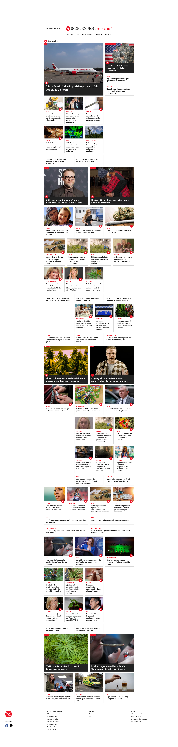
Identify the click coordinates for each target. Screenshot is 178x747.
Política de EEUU (110, 44)
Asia (45, 44)
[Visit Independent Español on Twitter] (11, 725)
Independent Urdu (52, 724)
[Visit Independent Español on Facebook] (6, 725)
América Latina (90, 140)
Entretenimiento (87, 34)
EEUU (67, 140)
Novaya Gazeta (51, 729)
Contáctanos (8, 721)
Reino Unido (80, 318)
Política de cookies (136, 721)
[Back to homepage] (26, 714)
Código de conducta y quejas (139, 719)
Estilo (77, 34)
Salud (108, 76)
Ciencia (88, 111)
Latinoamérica (70, 582)
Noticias (70, 34)
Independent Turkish (52, 719)
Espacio (99, 34)
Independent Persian (53, 721)
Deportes (108, 34)
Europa (48, 140)
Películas (69, 111)
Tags (90, 716)
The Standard (51, 727)
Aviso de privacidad (136, 714)
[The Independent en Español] (89, 28)
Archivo (91, 714)
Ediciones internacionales (54, 714)
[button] (52, 28)
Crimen (78, 228)
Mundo (48, 406)
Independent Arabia (52, 716)
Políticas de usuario (136, 716)
